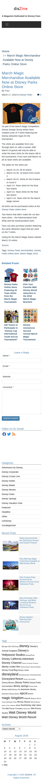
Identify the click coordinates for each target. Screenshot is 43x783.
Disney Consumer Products (30, 663)
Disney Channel (12, 662)
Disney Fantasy (35, 667)
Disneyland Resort (12, 678)
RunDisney (26, 705)
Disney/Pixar (30, 655)
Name (6, 355)
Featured (6, 507)
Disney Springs (9, 498)
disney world (7, 689)
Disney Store (33, 686)
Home (5, 51)
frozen (30, 694)
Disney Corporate (10, 472)
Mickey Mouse (23, 702)
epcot (23, 693)
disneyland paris (24, 675)
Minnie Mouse (35, 702)
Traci (7, 91)
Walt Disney (26, 708)
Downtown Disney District (10, 694)
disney (24, 646)
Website (7, 376)
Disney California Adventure (18, 658)
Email (6, 366)
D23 (9, 646)
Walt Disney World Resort (19, 717)
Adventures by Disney (12, 467)
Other (4, 516)
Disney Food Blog (10, 670)
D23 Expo (15, 646)
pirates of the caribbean (8, 705)
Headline (6, 512)
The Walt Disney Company (12, 708)
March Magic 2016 (29, 253)
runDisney (6, 521)
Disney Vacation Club (12, 503)
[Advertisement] (21, 37)
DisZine (28, 774)
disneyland (10, 674)
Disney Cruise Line (11, 476)
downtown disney (28, 689)
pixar (18, 705)
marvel (27, 698)
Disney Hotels (8, 481)
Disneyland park (35, 675)
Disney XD (16, 689)
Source (5, 245)
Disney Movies (9, 490)
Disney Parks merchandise (20, 250)
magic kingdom (13, 698)
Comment (8, 387)
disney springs (21, 686)
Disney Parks (8, 494)
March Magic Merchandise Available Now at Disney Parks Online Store (21, 60)
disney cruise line (11, 666)
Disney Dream (25, 667)
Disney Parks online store (14, 209)
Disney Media (8, 485)
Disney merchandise (30, 679)
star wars (36, 705)
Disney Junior (23, 670)
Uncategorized (9, 525)
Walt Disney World (22, 712)
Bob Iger (5, 646)
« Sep (4, 765)
